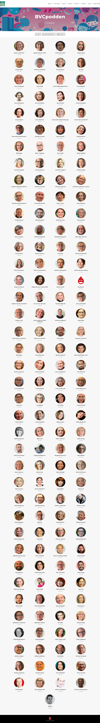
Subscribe (96, 3)
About (50, 3)
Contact (76, 3)
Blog (89, 3)
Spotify (61, 34)
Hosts (64, 3)
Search (83, 3)
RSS (39, 34)
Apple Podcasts (49, 34)
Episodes (57, 3)
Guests (70, 3)
